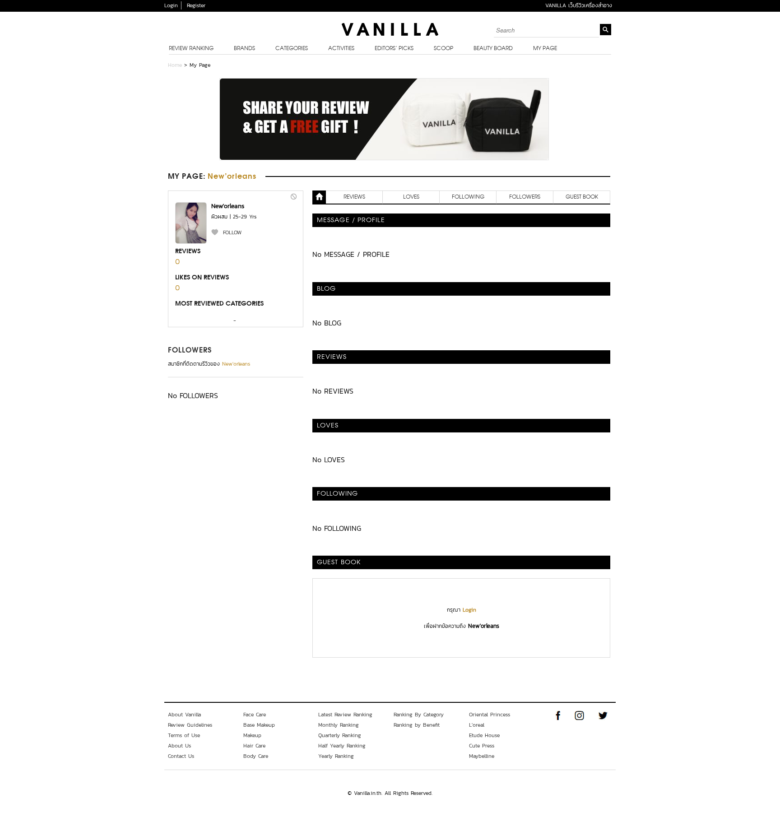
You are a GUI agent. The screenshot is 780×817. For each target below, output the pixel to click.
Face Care (254, 714)
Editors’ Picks (394, 48)
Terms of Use (184, 735)
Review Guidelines (190, 725)
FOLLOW (232, 232)
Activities (341, 48)
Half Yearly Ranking (342, 746)
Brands (244, 48)
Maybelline (481, 756)
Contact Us (181, 756)
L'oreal (476, 725)
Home (175, 65)
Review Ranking (191, 48)
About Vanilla (184, 714)
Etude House (484, 735)
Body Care (255, 756)
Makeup (252, 735)
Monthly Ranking (338, 725)
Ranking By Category (419, 714)
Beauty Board (493, 48)
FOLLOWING (468, 197)
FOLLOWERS (190, 350)
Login (171, 5)
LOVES (411, 197)
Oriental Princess (489, 714)
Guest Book (582, 197)
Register (196, 5)
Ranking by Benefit (417, 725)
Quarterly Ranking (339, 735)
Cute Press (481, 746)
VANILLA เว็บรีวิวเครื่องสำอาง (578, 5)
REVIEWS (354, 197)
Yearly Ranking (336, 756)
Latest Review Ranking (345, 714)
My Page (545, 48)
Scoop (443, 48)
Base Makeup (259, 725)
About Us (179, 746)
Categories (291, 48)
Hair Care (254, 746)
